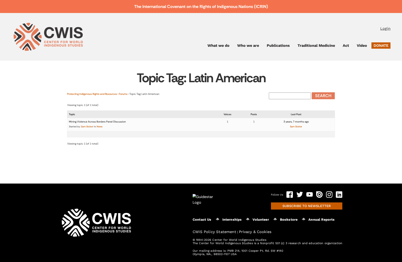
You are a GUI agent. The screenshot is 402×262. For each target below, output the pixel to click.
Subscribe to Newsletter (306, 206)
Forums (123, 94)
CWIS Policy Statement (214, 231)
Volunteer (261, 220)
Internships (232, 220)
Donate (381, 45)
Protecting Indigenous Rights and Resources (92, 94)
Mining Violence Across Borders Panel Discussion (97, 121)
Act (346, 45)
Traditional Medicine (316, 45)
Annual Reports (321, 220)
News (99, 126)
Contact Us (202, 220)
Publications (278, 45)
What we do (218, 45)
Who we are (248, 45)
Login (385, 28)
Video (362, 45)
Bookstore (289, 220)
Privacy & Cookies (255, 231)
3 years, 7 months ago (296, 121)
